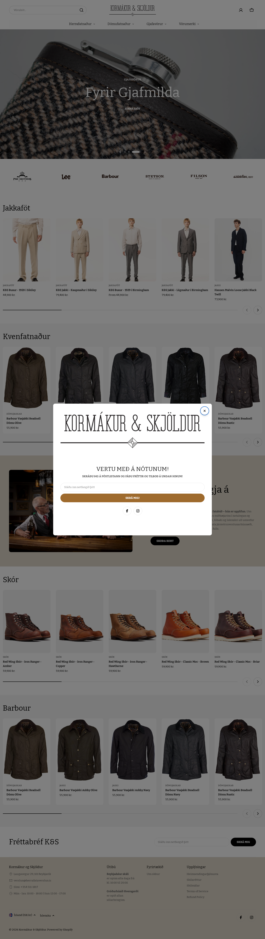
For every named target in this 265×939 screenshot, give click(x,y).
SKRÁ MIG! (214, 919)
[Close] (258, 858)
